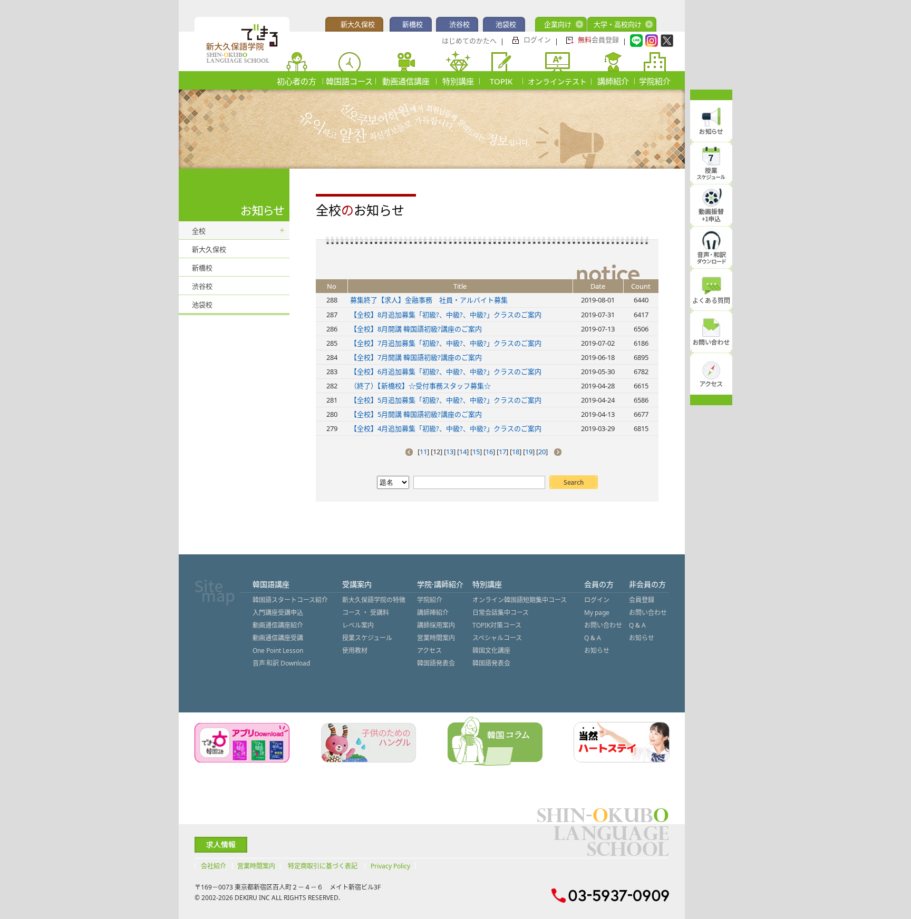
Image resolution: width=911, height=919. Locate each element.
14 (463, 451)
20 (542, 451)
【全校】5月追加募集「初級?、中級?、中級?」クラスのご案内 (445, 400)
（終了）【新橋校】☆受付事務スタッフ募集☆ (420, 385)
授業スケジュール (367, 637)
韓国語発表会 (436, 663)
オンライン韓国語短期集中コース (519, 599)
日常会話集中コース (500, 612)
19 (528, 451)
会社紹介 (213, 866)
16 (489, 451)
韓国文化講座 (491, 650)
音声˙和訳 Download (281, 663)
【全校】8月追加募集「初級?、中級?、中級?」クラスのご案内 (445, 314)
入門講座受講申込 (278, 612)
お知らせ (596, 650)
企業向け (557, 24)
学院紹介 (655, 81)
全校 (199, 231)
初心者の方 (296, 81)
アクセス (429, 650)
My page (596, 612)
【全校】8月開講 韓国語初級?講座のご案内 (416, 329)
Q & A (592, 637)
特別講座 (458, 81)
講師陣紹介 (433, 612)
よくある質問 (711, 300)
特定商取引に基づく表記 (322, 866)
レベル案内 (358, 625)
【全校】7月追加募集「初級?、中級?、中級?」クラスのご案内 (445, 343)
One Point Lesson (278, 650)
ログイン (537, 39)
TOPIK (501, 81)
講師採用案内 (436, 625)
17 (502, 451)
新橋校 (412, 24)
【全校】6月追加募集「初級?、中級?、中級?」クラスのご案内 (445, 371)
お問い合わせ (603, 625)
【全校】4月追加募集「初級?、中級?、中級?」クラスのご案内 (445, 428)
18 (515, 451)
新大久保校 (358, 24)
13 (449, 451)
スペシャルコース (497, 637)
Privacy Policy (390, 866)
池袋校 (506, 24)
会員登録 (598, 39)
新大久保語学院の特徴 (373, 599)
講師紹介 (613, 81)
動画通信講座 (406, 81)
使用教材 (354, 650)
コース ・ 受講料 (365, 612)
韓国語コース (349, 81)
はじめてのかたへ (469, 40)
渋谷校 (459, 24)
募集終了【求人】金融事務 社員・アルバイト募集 (429, 300)
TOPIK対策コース (496, 625)
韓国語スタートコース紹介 (290, 599)
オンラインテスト (557, 81)
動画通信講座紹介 (278, 625)
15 (476, 451)
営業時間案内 (436, 637)
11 (423, 451)
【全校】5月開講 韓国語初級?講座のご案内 (416, 414)
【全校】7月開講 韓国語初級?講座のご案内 (416, 357)
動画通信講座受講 (278, 637)
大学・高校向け (618, 24)
